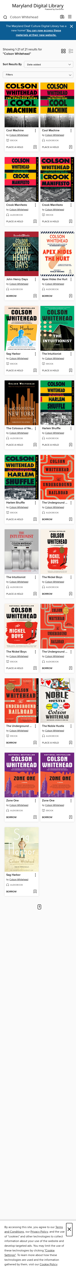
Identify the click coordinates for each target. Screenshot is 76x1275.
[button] (63, 52)
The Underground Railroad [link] (55, 502)
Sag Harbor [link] (13, 354)
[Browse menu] (69, 16)
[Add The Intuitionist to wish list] (70, 370)
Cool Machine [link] (15, 130)
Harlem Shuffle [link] (51, 428)
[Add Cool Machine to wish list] (35, 147)
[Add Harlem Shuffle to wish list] (70, 445)
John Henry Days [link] (17, 279)
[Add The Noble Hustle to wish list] (70, 743)
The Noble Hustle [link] (53, 726)
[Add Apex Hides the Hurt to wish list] (70, 296)
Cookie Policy (48, 1264)
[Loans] (62, 17)
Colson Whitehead (18, 135)
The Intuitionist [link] (51, 354)
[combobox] (30, 17)
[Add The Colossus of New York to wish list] (35, 445)
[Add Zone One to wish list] (35, 817)
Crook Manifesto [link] (16, 205)
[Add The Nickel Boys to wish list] (70, 594)
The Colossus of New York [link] (19, 428)
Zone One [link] (12, 800)
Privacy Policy (39, 1232)
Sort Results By (12, 64)
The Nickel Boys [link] (52, 577)
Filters (9, 74)
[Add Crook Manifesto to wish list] (35, 221)
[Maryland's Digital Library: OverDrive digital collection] (38, 6)
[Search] (5, 17)
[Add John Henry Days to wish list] (35, 296)
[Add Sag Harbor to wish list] (35, 370)
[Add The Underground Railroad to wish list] (70, 519)
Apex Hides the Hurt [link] (54, 279)
